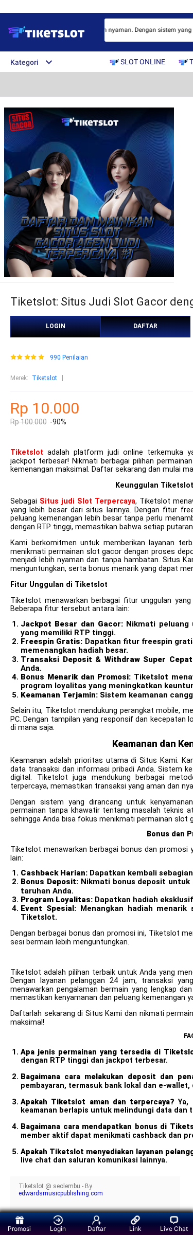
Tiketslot (44, 378)
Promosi (19, 1228)
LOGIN (55, 326)
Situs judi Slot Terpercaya (87, 501)
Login (58, 1228)
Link (135, 1228)
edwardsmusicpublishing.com (61, 1193)
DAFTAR (145, 326)
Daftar (96, 1228)
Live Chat (174, 1228)
